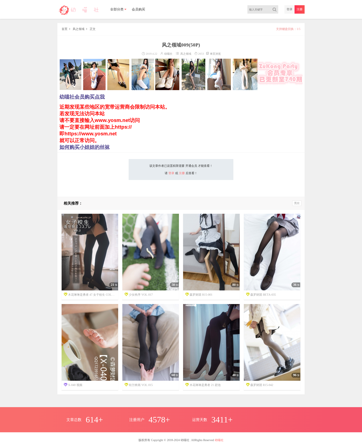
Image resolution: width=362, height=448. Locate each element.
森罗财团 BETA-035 (263, 294)
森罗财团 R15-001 (201, 294)
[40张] (211, 342)
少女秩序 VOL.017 (141, 294)
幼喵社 (168, 53)
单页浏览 (213, 53)
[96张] (272, 342)
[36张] (272, 252)
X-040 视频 (75, 385)
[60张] (150, 342)
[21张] (90, 252)
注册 (300, 9)
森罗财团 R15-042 (261, 385)
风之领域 (78, 29)
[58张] (150, 252)
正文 (93, 29)
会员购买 (138, 9)
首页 (64, 29)
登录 (289, 9)
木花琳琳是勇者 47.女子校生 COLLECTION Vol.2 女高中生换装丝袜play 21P (93, 294)
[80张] (211, 252)
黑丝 (297, 203)
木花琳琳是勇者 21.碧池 (205, 385)
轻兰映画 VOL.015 (141, 385)
